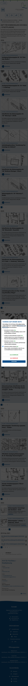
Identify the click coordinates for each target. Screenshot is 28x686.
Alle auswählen (14, 354)
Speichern (14, 361)
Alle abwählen (14, 358)
